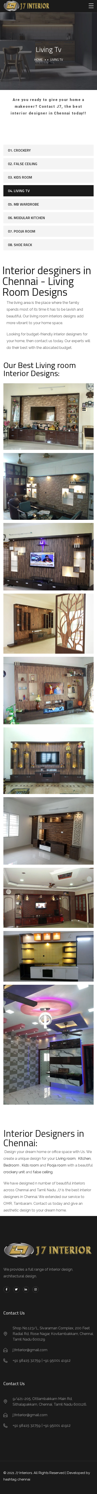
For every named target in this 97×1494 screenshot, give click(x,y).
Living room (65, 1158)
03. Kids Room (20, 177)
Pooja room (56, 1165)
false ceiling (43, 1172)
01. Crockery (19, 150)
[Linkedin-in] (26, 1289)
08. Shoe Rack (20, 244)
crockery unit (14, 1172)
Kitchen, (84, 1158)
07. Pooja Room (21, 231)
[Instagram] (35, 1289)
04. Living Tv (19, 190)
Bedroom (11, 1165)
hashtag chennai (16, 1479)
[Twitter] (16, 1289)
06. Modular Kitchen (26, 217)
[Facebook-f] (6, 1289)
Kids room (30, 1165)
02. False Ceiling (22, 163)
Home (38, 59)
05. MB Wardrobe (23, 204)
